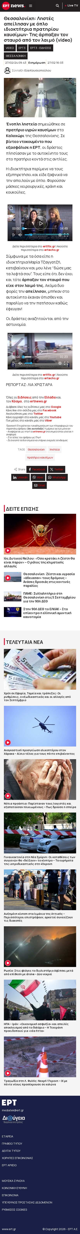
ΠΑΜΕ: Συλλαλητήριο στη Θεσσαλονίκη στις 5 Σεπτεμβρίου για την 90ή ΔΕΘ (49, 597)
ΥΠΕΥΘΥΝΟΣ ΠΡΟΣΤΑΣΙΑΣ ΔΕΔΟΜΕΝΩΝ (27, 1202)
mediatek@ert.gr (13, 1110)
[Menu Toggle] (30, 5)
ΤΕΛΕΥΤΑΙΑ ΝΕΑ (24, 642)
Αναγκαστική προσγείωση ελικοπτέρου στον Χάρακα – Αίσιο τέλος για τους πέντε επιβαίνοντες (39, 751)
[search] (57, 6)
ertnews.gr (39, 431)
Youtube (55, 417)
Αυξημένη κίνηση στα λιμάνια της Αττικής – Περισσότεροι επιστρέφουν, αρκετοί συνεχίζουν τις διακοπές (38, 917)
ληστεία (55, 449)
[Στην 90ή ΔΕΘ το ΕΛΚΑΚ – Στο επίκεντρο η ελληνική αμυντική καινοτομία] (12, 612)
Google (56, 407)
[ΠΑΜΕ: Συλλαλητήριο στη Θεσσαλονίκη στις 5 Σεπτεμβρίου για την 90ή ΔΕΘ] (12, 596)
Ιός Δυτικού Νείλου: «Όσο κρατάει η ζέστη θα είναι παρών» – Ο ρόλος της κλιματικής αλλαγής (39, 562)
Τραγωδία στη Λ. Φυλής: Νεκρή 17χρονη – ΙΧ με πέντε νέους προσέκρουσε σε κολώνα (35, 1082)
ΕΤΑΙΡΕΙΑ (7, 1136)
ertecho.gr (51, 250)
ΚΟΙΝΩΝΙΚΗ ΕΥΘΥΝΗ (14, 1188)
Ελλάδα (50, 397)
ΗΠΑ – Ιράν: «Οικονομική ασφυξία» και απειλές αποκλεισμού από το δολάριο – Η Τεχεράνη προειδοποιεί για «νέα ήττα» (36, 1027)
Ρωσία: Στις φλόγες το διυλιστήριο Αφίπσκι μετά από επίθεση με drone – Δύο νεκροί (38, 972)
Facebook (49, 410)
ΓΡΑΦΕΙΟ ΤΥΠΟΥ (12, 1143)
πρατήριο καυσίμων (40, 457)
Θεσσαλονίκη (36, 449)
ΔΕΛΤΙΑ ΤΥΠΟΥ (11, 1151)
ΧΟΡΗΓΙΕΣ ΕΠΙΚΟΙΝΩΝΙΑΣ (17, 1158)
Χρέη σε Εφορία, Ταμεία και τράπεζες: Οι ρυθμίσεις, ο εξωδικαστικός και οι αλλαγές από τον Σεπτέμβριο (37, 696)
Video (10, 48)
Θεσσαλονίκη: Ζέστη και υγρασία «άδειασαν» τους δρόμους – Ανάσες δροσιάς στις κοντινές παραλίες (49, 580)
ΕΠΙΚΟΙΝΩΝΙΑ (10, 1195)
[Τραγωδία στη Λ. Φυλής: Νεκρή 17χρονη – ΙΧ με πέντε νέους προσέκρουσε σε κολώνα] (40, 1057)
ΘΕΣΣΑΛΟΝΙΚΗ (16, 56)
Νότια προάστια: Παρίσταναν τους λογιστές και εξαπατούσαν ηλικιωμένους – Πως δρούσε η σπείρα (40, 805)
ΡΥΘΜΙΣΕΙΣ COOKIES (14, 1209)
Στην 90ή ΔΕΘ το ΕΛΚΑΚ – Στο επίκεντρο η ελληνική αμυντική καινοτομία (47, 613)
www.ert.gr (9, 1229)
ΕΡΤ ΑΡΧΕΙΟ (9, 1165)
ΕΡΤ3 (22, 48)
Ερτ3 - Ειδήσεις (40, 48)
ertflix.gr (49, 246)
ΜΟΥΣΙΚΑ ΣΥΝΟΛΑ (13, 1181)
